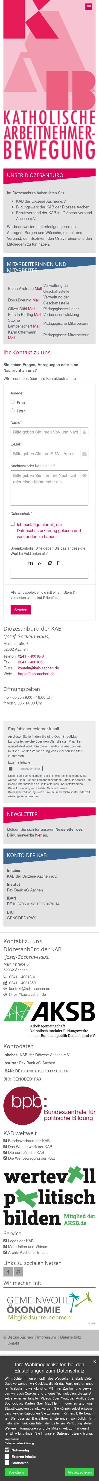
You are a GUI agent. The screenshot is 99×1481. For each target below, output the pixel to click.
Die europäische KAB (26, 1152)
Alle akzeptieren (80, 1472)
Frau (21, 402)
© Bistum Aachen (18, 1337)
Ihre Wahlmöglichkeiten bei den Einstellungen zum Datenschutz (49, 1367)
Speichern (16, 1472)
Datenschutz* (21, 513)
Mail (38, 288)
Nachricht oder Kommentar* (33, 465)
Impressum (47, 1337)
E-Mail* (16, 443)
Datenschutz (70, 1337)
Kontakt (12, 1343)
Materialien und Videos (27, 1246)
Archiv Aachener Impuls (28, 1252)
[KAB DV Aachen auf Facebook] (8, 1271)
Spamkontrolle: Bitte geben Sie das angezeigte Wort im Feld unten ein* (48, 550)
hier (38, 835)
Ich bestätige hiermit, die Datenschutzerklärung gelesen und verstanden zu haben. (49, 530)
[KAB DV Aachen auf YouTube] (18, 1271)
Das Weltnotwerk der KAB (30, 1146)
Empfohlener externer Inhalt (33, 728)
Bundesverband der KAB (29, 1140)
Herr (21, 411)
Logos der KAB (21, 1240)
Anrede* (17, 392)
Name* (16, 422)
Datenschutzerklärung (74, 1433)
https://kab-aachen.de (36, 673)
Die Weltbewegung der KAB (31, 1158)
